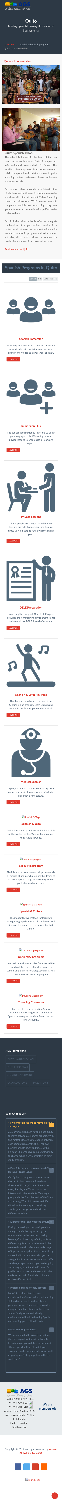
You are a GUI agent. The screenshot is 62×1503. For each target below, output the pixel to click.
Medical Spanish (31, 782)
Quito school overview (17, 61)
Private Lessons (31, 517)
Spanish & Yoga (31, 824)
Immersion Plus (31, 426)
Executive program (31, 865)
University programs (31, 957)
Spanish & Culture (31, 911)
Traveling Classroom (31, 1002)
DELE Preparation (31, 607)
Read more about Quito (17, 249)
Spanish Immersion (31, 339)
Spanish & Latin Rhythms (31, 694)
